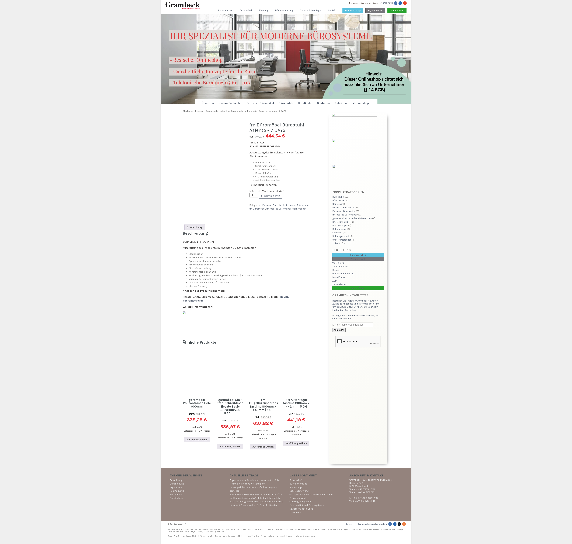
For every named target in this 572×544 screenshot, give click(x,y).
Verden (297, 529)
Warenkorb (338, 262)
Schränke (341, 103)
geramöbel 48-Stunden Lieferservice (352, 218)
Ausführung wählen (196, 439)
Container (323, 103)
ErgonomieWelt (375, 10)
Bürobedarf (246, 10)
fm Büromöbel (257, 208)
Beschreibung (194, 227)
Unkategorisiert (340, 236)
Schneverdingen (279, 529)
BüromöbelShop (353, 10)
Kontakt (332, 10)
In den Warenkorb (270, 195)
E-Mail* (336, 324)
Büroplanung (177, 483)
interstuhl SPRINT (342, 221)
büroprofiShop (397, 10)
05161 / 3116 (388, 3)
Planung (263, 10)
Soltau (244, 529)
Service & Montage (310, 10)
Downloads (295, 512)
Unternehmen (225, 10)
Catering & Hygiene (300, 501)
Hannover (387, 529)
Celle (170, 531)
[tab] (194, 227)
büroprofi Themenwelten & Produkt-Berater (253, 505)
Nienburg (325, 529)
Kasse (335, 270)
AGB (334, 280)
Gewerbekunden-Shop (301, 508)
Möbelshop (295, 487)
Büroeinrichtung (284, 10)
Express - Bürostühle (273, 205)
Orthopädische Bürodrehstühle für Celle (310, 494)
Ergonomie (176, 487)
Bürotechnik (176, 498)
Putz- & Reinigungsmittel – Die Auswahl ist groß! (256, 501)
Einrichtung (176, 480)
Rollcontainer (339, 229)
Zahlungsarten (340, 266)
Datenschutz (381, 524)
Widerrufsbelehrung (343, 273)
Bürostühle (286, 103)
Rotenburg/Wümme (215, 531)
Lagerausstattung (299, 490)
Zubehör (336, 243)
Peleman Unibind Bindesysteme (306, 505)
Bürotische (305, 103)
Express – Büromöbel (260, 103)
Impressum (351, 524)
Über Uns (208, 103)
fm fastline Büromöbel (230, 111)
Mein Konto (338, 277)
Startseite (188, 111)
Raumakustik (177, 490)
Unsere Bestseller (230, 103)
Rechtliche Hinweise (366, 524)
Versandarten (339, 284)
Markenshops (361, 103)
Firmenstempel (297, 498)
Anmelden (339, 330)
